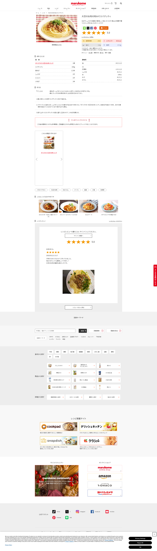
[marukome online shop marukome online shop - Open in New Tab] (105, 468)
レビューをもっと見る (78, 307)
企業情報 (116, 8)
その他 (57, 357)
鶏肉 (64, 352)
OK (140, 547)
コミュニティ (67, 8)
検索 (121, 3)
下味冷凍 (98, 337)
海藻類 (81, 352)
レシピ (56, 8)
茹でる (101, 53)
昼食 (85, 190)
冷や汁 (51, 337)
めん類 (90, 53)
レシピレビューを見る (87, 37)
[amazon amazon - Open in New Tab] (105, 476)
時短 (64, 339)
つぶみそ (83, 337)
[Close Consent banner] (154, 534)
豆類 (105, 352)
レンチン (51, 339)
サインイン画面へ (78, 236)
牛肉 (50, 352)
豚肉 (57, 352)
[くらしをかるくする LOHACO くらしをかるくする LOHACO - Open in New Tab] (105, 485)
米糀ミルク (65, 337)
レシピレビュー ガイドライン (115, 221)
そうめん (57, 337)
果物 (112, 352)
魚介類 (72, 352)
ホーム (37, 13)
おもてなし (66, 190)
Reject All (140, 543)
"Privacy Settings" (109, 540)
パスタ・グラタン (41, 190)
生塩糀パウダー (74, 337)
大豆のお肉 (54, 190)
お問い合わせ (105, 8)
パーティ (76, 190)
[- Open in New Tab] (115, 3)
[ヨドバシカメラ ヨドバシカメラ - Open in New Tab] (105, 493)
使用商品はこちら (57, 45)
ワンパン (58, 339)
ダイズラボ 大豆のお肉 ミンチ (44, 63)
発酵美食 (93, 8)
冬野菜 (102, 190)
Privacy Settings (140, 538)
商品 (48, 8)
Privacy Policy (8, 545)
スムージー (91, 337)
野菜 (109, 53)
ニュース (40, 8)
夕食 (93, 190)
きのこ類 (96, 352)
